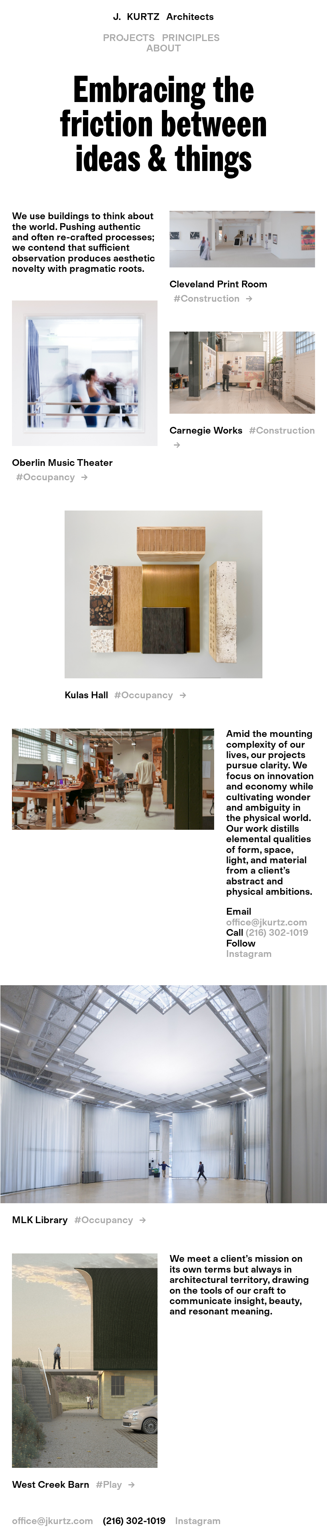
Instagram (249, 953)
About (163, 48)
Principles (191, 37)
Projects (129, 37)
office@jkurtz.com (266, 922)
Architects (163, 17)
